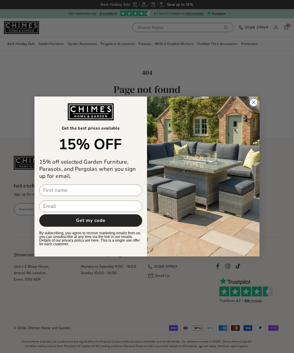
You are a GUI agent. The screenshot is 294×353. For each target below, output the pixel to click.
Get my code (90, 220)
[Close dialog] (254, 102)
